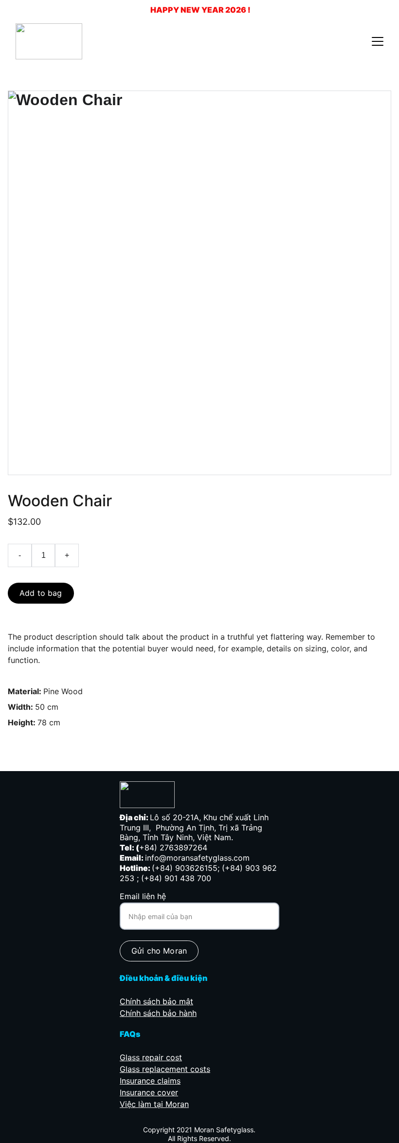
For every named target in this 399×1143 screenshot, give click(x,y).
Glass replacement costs (165, 1069)
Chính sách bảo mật (156, 1001)
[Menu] (377, 41)
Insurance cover (149, 1092)
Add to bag (40, 593)
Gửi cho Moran (159, 951)
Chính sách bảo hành (158, 1013)
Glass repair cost (151, 1057)
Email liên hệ (143, 896)
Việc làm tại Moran (154, 1104)
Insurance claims (150, 1081)
